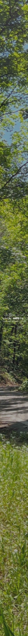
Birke (4, 2)
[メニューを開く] (25, 2)
